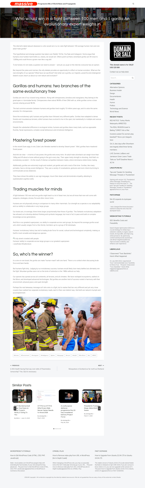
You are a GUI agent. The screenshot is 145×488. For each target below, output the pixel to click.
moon (68, 355)
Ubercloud (115, 249)
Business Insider (116, 90)
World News (114, 112)
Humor (112, 102)
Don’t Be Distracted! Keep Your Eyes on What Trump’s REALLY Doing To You (22, 410)
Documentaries (115, 96)
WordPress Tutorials (20, 451)
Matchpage (115, 195)
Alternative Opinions (117, 87)
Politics (112, 105)
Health (112, 99)
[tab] (53, 428)
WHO (94, 355)
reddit (74, 355)
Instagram (35, 355)
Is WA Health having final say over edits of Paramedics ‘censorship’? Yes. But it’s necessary (30, 369)
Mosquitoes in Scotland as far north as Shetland (86, 367)
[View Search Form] (133, 3)
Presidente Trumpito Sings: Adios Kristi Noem (92, 408)
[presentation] (22, 396)
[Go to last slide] (15, 408)
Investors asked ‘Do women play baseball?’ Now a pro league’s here (122, 137)
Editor (69, 29)
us (89, 355)
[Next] (99, 408)
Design (112, 93)
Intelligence (44, 355)
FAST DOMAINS (101, 451)
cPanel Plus (58, 451)
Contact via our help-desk (119, 72)
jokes (53, 355)
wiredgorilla (42, 416)
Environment (25, 355)
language (60, 355)
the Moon (82, 355)
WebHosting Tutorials (120, 216)
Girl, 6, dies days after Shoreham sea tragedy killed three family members (122, 147)
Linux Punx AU (116, 168)
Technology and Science (72, 14)
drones (16, 355)
